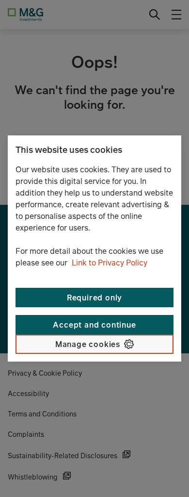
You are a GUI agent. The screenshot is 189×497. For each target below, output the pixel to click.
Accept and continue (94, 324)
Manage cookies (87, 344)
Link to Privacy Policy (109, 262)
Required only (94, 297)
